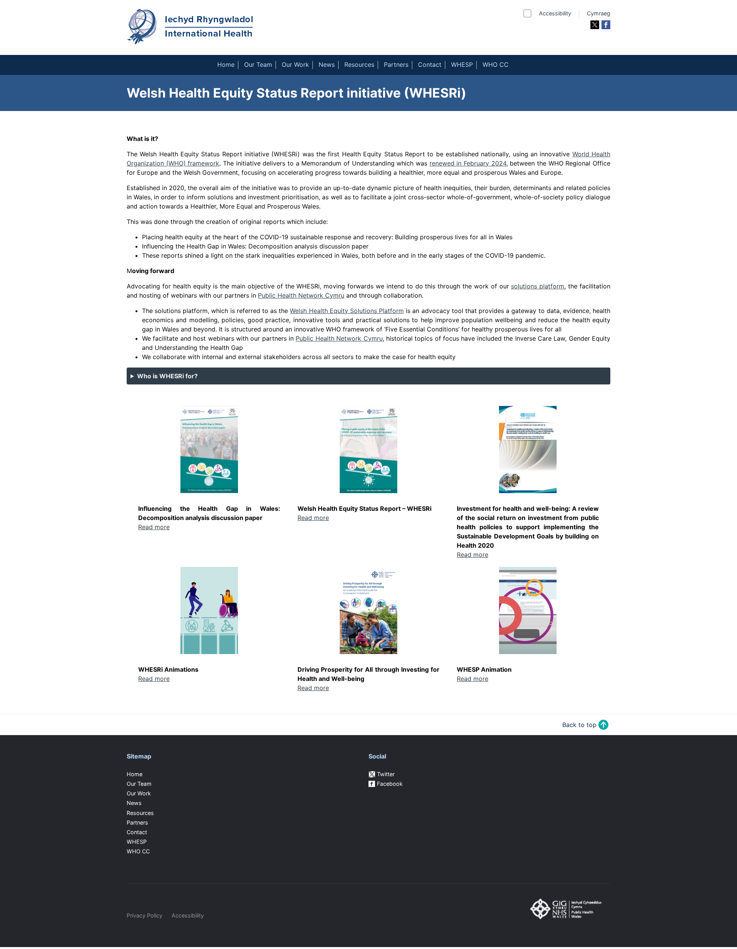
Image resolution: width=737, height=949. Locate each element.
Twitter (386, 774)
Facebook (390, 783)
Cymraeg (598, 13)
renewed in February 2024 (468, 163)
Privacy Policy (144, 915)
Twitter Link (594, 24)
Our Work (295, 64)
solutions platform (537, 286)
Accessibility (555, 13)
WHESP (462, 64)
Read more (154, 527)
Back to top (579, 725)
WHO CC (496, 64)
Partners (396, 64)
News (327, 64)
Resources (359, 64)
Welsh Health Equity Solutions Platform (347, 311)
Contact (429, 64)
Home (226, 64)
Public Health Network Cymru (301, 295)
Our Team (258, 64)
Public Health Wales (566, 917)
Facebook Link (605, 24)
